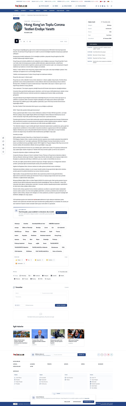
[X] (98, 6)
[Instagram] (100, 6)
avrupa (17, 227)
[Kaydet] (3, 151)
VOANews (29, 251)
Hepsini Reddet (77, 401)
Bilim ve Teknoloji (27, 227)
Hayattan (24, 235)
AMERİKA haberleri (54, 223)
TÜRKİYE (31, 10)
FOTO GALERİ (45, 6)
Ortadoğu (46, 239)
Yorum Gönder (61, 305)
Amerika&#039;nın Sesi (38, 223)
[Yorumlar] (3, 141)
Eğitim (34, 231)
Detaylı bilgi (87, 398)
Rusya (30, 243)
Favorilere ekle (63, 271)
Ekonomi (42, 231)
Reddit (62, 275)
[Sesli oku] (3, 148)
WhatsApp (23, 275)
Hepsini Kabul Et (88, 401)
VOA (63, 247)
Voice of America (57, 251)
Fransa (58, 231)
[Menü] (111, 6)
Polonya (54, 239)
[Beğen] (3, 137)
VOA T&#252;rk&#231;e (42, 251)
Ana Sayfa (17, 15)
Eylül (50, 231)
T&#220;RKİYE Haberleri (21, 247)
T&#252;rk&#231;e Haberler (39, 247)
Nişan (37, 239)
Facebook (37, 275)
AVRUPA (38, 10)
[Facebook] (96, 6)
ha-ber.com (28, 32)
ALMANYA (23, 10)
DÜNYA (45, 10)
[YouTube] (102, 6)
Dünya (27, 231)
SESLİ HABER (68, 6)
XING (41, 278)
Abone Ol (82, 354)
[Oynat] (17, 41)
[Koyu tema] (112, 1)
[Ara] (107, 6)
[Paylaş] (3, 144)
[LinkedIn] (104, 6)
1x (24, 41)
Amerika (25, 223)
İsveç (24, 239)
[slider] (43, 39)
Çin (53, 227)
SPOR (67, 10)
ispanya (17, 239)
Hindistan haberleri (45, 235)
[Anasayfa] (21, 6)
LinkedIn (55, 275)
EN (105, 1)
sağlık (37, 243)
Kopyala (48, 278)
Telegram (46, 275)
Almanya (23, 15)
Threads (26, 278)
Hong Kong (58, 235)
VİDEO (56, 6)
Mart (31, 239)
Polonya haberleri (19, 243)
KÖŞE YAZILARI (60, 10)
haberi (16, 235)
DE (109, 1)
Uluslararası (54, 247)
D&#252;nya (18, 231)
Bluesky (34, 278)
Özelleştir (67, 401)
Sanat (44, 243)
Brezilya (38, 227)
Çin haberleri (61, 227)
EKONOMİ (51, 10)
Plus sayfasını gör (61, 212)
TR (102, 1)
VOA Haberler (18, 251)
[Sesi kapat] (30, 41)
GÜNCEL (16, 10)
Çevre (46, 227)
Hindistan (33, 235)
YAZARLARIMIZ (82, 6)
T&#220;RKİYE (54, 243)
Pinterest (18, 278)
